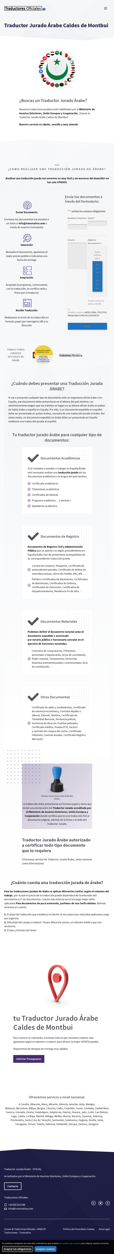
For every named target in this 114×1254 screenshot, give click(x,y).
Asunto (71, 239)
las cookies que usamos (69, 1243)
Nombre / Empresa (77, 220)
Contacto (12, 1186)
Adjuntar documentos (95, 241)
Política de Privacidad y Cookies (79, 1229)
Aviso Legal (104, 1229)
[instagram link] (93, 1203)
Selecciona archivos (97, 276)
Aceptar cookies (45, 1249)
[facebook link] (108, 1203)
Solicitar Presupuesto (28, 1059)
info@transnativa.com (32, 223)
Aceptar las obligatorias (17, 1249)
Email (91, 218)
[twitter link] (100, 1203)
